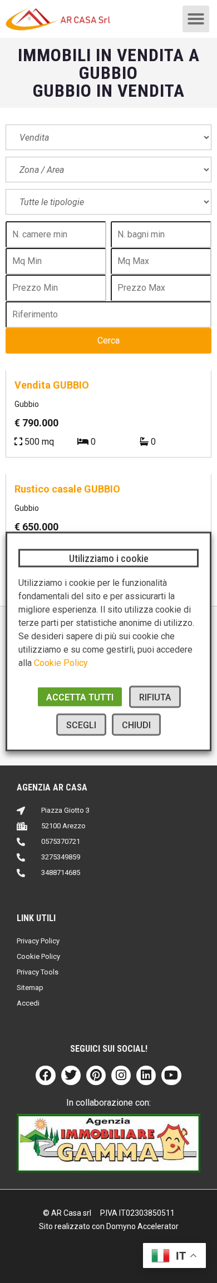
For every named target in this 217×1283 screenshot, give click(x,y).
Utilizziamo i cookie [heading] (109, 558)
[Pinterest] (96, 1075)
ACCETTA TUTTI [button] (80, 697)
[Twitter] (71, 1075)
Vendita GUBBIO (51, 385)
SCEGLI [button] (81, 725)
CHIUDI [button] (136, 725)
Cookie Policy (61, 663)
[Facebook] (45, 1075)
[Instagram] (121, 1075)
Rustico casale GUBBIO (67, 489)
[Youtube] (171, 1075)
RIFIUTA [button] (155, 697)
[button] (196, 19)
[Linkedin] (146, 1075)
